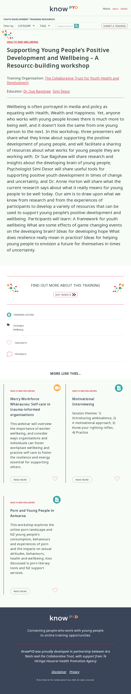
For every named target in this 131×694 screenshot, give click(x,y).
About (106, 9)
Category (24, 26)
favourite (21, 343)
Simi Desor (61, 91)
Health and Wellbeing (22, 42)
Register (124, 8)
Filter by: (9, 26)
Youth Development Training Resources (29, 19)
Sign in (115, 8)
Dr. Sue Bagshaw (37, 91)
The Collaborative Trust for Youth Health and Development (63, 80)
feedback (20, 354)
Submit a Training (114, 26)
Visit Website (63, 294)
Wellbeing (18, 329)
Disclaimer (59, 672)
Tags (43, 26)
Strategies (18, 325)
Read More (20, 479)
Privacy (74, 672)
